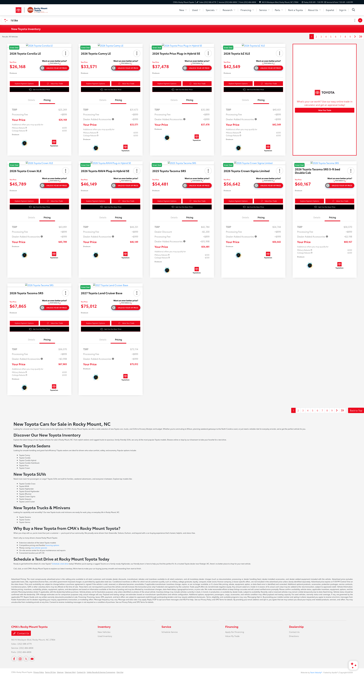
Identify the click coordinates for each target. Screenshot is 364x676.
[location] (260, 2)
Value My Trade (232, 636)
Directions (294, 636)
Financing (231, 627)
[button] (65, 53)
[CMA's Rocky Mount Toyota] (35, 9)
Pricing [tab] (47, 99)
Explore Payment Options (24, 83)
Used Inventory (105, 636)
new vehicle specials (39, 547)
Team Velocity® (316, 672)
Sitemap (60, 672)
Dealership (296, 627)
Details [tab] (31, 99)
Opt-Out (119, 672)
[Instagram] (20, 658)
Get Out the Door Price (41, 89)
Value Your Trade (57, 83)
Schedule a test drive (60, 563)
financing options (52, 545)
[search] (353, 10)
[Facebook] (14, 658)
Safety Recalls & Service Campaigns (101, 672)
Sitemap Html (70, 672)
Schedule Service (170, 631)
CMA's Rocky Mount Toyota (21, 672)
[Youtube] (32, 658)
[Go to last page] (360, 36)
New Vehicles (104, 631)
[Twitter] (26, 658)
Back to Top (356, 410)
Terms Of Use (50, 672)
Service (166, 627)
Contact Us (22, 633)
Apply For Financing (234, 631)
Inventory (104, 627)
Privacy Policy (38, 672)
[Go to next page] (355, 36)
